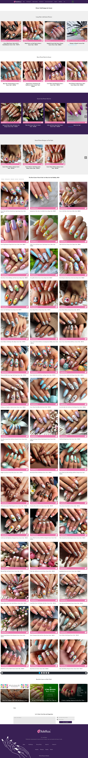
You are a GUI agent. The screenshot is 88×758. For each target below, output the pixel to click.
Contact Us (54, 744)
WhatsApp (42, 749)
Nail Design (31, 744)
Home (24, 1)
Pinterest (51, 749)
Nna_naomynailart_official (72, 44)
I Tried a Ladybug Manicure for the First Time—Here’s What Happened (73, 700)
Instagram (36, 749)
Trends (55, 1)
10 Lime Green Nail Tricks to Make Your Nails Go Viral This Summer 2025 (44, 700)
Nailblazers (60, 1)
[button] (2, 34)
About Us (47, 744)
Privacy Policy (39, 744)
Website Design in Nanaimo (44, 755)
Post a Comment (65, 722)
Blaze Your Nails (35, 1)
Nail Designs (28, 1)
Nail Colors (41, 1)
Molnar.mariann (70, 126)
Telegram (46, 749)
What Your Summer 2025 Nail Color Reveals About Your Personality (14, 700)
